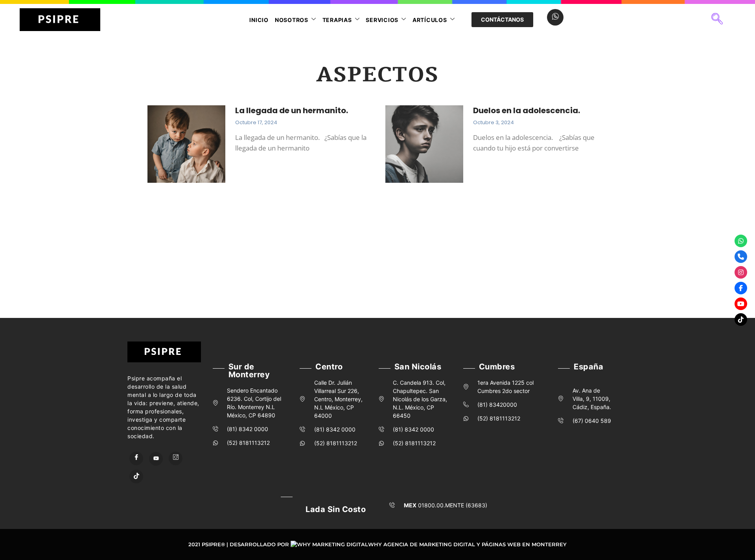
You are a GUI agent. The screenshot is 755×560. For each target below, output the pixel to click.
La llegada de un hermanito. (291, 110)
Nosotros (291, 20)
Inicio (259, 20)
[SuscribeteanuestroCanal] (741, 303)
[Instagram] (175, 458)
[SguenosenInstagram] (741, 272)
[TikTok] (136, 476)
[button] (717, 20)
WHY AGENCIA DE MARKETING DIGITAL (421, 544)
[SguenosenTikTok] (741, 319)
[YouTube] (156, 459)
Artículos (429, 20)
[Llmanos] (741, 256)
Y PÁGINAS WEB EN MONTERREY (522, 544)
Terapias (337, 20)
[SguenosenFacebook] (741, 288)
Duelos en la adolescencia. (527, 110)
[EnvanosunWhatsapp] (741, 241)
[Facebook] (136, 458)
